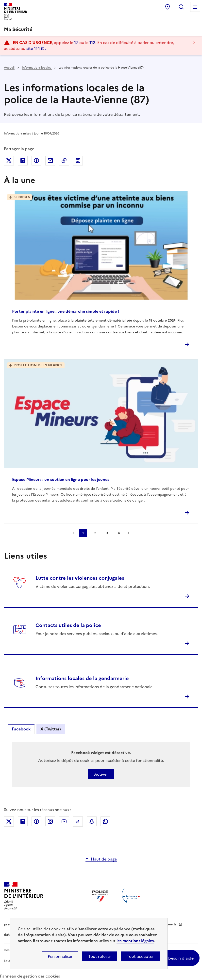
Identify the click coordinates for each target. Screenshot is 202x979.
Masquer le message (194, 42)
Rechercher (181, 7)
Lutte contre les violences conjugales (79, 578)
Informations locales (37, 67)
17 (76, 42)
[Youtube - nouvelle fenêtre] (64, 821)
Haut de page (104, 859)
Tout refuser (99, 956)
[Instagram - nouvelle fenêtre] (50, 821)
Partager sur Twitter (9, 160)
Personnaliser (60, 956)
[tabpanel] (101, 764)
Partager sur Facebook (36, 160)
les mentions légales (135, 941)
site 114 (33, 48)
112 (92, 42)
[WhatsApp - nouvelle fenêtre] (105, 821)
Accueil (9, 67)
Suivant (129, 533)
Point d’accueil (167, 7)
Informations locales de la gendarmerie (82, 678)
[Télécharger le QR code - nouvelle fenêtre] (78, 160)
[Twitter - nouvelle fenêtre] (9, 821)
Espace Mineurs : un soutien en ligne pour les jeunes (60, 479)
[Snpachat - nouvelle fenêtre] (92, 821)
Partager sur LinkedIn (23, 160)
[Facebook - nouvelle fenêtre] (36, 821)
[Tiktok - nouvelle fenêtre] (78, 821)
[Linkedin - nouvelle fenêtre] (23, 821)
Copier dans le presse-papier (64, 160)
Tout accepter (140, 956)
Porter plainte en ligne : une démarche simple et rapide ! (65, 311)
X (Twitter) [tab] (50, 729)
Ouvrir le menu (195, 7)
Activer (101, 774)
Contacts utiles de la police (68, 625)
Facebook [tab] (21, 729)
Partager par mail (50, 160)
